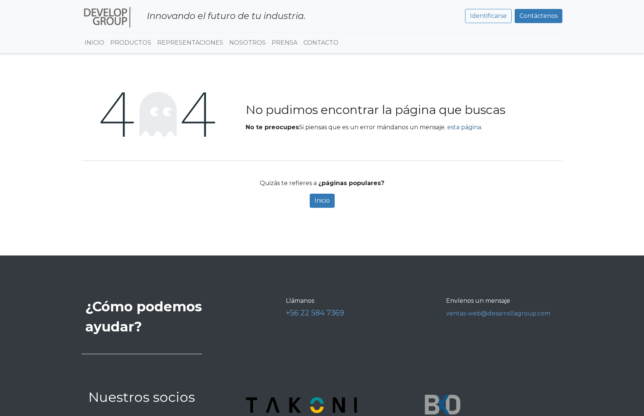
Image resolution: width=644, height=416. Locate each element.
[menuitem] (94, 42)
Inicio (322, 200)
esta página (464, 127)
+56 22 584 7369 (315, 312)
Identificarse (488, 15)
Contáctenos (539, 15)
